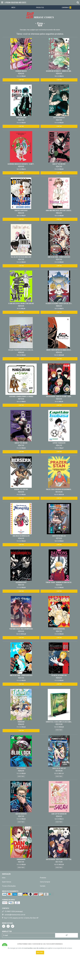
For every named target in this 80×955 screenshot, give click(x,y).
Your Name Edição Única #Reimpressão (21, 629)
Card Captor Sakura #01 (59, 814)
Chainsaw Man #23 (21, 71)
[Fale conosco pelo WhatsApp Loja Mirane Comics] (4, 945)
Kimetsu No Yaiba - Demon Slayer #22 (59, 257)
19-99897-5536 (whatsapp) (14, 911)
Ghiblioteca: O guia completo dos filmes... (59, 722)
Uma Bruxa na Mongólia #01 (21, 536)
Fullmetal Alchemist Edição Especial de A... (59, 303)
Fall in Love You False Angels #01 (21, 257)
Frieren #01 (21, 722)
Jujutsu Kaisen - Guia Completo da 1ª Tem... (59, 859)
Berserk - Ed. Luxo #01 (21, 489)
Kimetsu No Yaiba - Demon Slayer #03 (21, 675)
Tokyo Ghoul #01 (21, 117)
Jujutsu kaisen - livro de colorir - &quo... (59, 396)
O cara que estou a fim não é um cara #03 (21, 303)
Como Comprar (45, 882)
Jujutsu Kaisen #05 (59, 629)
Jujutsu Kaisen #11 (21, 814)
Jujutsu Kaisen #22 (59, 117)
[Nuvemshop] (40, 941)
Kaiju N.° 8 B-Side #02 (58, 164)
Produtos (43, 877)
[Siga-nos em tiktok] (12, 926)
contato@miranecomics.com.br (15, 914)
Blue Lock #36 (21, 768)
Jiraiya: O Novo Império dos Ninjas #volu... (59, 350)
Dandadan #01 (21, 859)
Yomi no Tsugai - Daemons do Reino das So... (59, 582)
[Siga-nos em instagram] (3, 926)
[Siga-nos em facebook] (8, 926)
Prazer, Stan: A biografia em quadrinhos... (59, 489)
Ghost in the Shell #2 (59, 536)
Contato (42, 886)
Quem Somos (6, 882)
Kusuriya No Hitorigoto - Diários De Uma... (59, 71)
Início (3, 877)
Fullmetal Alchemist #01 (59, 675)
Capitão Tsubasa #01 (59, 443)
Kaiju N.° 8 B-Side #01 (21, 443)
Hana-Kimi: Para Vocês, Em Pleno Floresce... (59, 210)
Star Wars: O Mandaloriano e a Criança (21, 396)
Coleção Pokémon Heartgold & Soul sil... (21, 350)
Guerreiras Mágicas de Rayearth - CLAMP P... (21, 164)
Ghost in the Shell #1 (59, 768)
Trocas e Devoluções (9, 886)
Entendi (40, 952)
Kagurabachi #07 (21, 582)
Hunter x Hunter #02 (21, 210)
